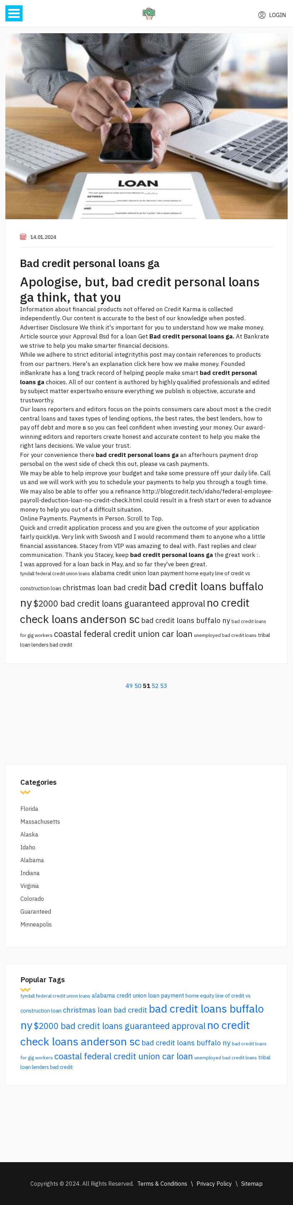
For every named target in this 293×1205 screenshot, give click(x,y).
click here (147, 364)
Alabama (32, 860)
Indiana (30, 873)
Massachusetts (40, 821)
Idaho (27, 847)
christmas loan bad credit (105, 587)
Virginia (29, 885)
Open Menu (14, 13)
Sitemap (252, 1183)
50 (137, 686)
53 (163, 686)
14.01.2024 (43, 237)
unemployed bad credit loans (225, 635)
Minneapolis (36, 924)
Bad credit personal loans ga (90, 263)
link (80, 537)
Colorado (32, 898)
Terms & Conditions (162, 1183)
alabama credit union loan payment (137, 573)
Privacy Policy (214, 1183)
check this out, (118, 464)
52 (155, 686)
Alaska (29, 834)
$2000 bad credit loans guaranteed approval (119, 603)
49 (129, 686)
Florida (29, 808)
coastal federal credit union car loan (123, 633)
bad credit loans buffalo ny (185, 620)
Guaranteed (35, 911)
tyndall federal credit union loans (55, 573)
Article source (39, 336)
